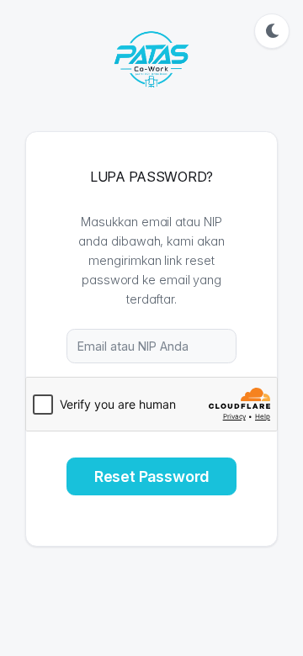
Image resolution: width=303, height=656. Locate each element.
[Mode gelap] (272, 31)
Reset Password (151, 476)
